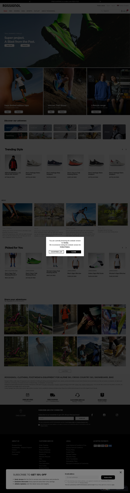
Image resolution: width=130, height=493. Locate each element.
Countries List (56, 252)
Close (73, 252)
